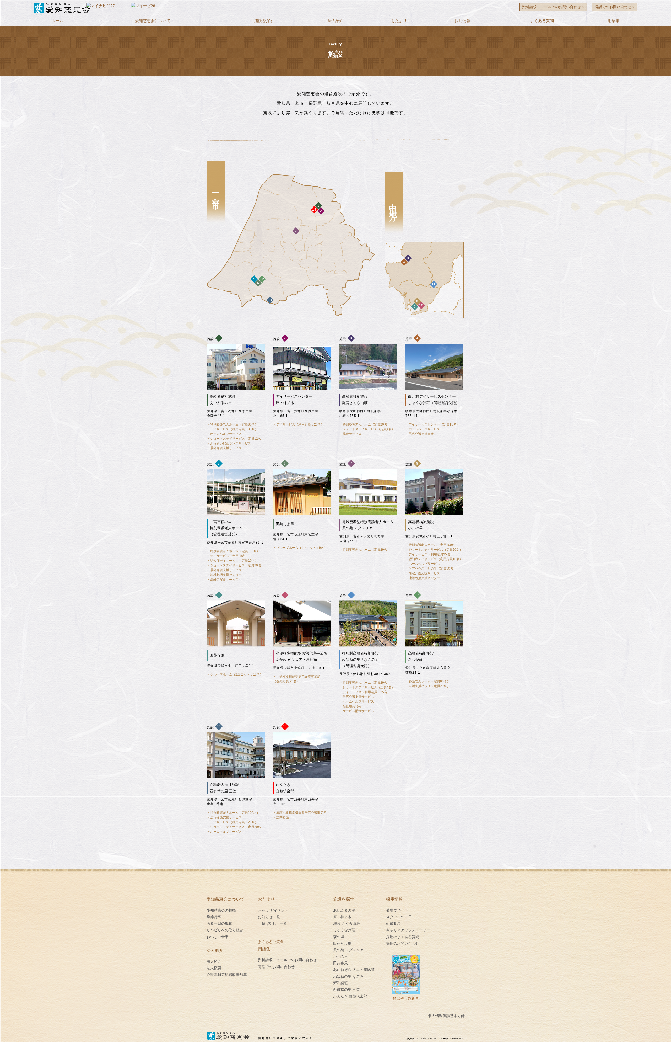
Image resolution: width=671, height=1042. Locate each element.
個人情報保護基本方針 (446, 1016)
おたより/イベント (273, 910)
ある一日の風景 (219, 923)
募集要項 (393, 910)
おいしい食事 (218, 937)
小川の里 (340, 956)
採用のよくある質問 (402, 937)
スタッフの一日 (399, 917)
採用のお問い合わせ (402, 943)
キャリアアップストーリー (408, 930)
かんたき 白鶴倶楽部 (350, 996)
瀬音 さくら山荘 (346, 923)
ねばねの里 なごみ (348, 976)
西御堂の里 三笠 (346, 989)
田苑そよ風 (342, 943)
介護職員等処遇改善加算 (227, 974)
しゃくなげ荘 (344, 930)
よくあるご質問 (271, 942)
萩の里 (338, 937)
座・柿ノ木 (342, 917)
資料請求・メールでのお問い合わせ (287, 960)
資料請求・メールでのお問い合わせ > (553, 6)
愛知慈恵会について (152, 20)
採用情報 (462, 20)
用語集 (613, 20)
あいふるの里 (344, 910)
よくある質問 (542, 20)
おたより (399, 20)
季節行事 (214, 917)
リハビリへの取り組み (225, 930)
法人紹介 (335, 20)
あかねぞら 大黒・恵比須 (354, 969)
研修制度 (393, 923)
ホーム (57, 20)
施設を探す (264, 20)
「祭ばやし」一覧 (272, 923)
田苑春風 (340, 963)
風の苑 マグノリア (348, 950)
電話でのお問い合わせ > (615, 6)
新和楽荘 (340, 983)
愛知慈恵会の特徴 (221, 910)
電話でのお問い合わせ (276, 967)
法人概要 (214, 968)
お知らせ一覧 (269, 917)
